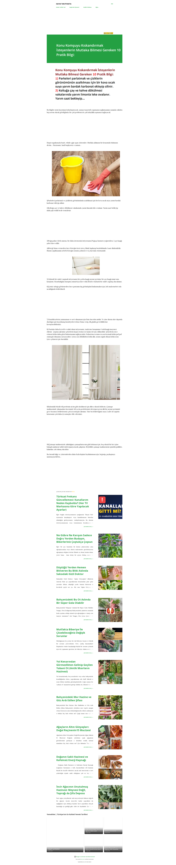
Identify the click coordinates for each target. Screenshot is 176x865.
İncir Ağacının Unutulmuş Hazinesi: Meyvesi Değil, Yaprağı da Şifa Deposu (72, 790)
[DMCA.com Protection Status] (108, 33)
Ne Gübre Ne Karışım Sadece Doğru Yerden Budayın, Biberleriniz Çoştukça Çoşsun (74, 539)
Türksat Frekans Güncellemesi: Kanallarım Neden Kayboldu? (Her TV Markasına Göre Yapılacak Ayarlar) (72, 503)
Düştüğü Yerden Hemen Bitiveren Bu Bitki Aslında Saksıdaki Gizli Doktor (72, 571)
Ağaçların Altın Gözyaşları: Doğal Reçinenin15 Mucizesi (73, 728)
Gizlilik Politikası (87, 7)
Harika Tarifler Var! (61, 7)
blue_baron (83, 859)
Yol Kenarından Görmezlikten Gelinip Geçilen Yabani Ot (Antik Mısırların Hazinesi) (74, 666)
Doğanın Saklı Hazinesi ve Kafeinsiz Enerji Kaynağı (72, 758)
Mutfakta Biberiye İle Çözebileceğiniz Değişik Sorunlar (70, 633)
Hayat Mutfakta (63, 4)
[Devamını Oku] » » (88, 526)
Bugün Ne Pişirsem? (74, 7)
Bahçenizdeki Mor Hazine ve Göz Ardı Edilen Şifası (73, 698)
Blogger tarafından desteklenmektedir (85, 856)
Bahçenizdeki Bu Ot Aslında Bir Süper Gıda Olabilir (73, 601)
